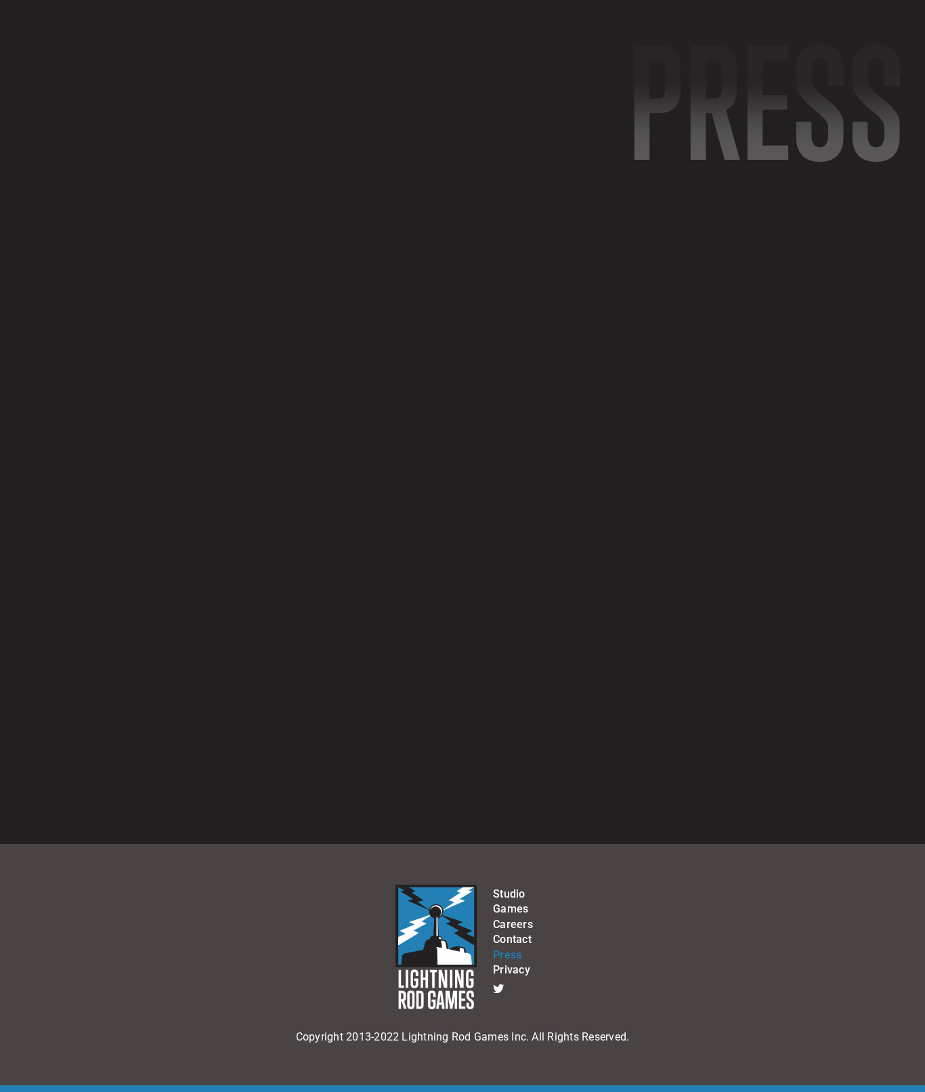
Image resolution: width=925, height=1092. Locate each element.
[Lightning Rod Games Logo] (436, 889)
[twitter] (498, 988)
